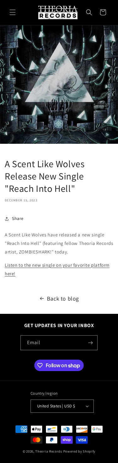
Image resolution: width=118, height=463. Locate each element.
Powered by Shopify (79, 451)
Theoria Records (48, 451)
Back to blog (63, 298)
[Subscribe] (90, 342)
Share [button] (18, 218)
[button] (13, 12)
